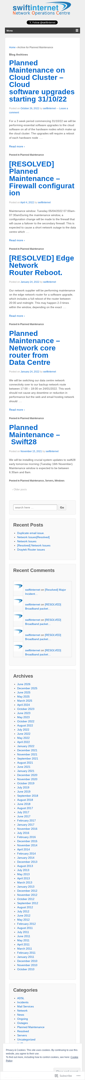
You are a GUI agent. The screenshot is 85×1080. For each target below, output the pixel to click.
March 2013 (24, 882)
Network (22, 1010)
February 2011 (26, 952)
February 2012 (26, 923)
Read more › (17, 146)
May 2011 (23, 940)
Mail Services (25, 1006)
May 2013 (23, 874)
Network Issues (26, 541)
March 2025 (24, 700)
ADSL (20, 998)
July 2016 (23, 832)
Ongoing (22, 1018)
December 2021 (27, 750)
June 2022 (23, 733)
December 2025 (27, 688)
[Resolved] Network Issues (33, 545)
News (20, 1014)
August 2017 (25, 808)
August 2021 (25, 762)
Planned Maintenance (32, 154)
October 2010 (25, 969)
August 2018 (25, 799)
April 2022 (23, 742)
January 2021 (25, 770)
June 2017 (23, 816)
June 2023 (23, 713)
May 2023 (23, 717)
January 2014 (25, 857)
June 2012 (23, 915)
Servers (49, 480)
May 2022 (23, 737)
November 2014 (27, 845)
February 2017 (26, 820)
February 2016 (26, 837)
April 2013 (23, 878)
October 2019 (25, 783)
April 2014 (23, 849)
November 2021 (27, 754)
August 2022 (25, 725)
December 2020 (27, 775)
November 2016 (27, 828)
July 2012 (23, 911)
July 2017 (23, 812)
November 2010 (27, 965)
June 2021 (23, 766)
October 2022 (25, 721)
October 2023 (25, 708)
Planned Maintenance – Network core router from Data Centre (34, 347)
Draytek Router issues (31, 549)
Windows (59, 480)
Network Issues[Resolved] (33, 537)
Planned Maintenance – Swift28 (34, 434)
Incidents (22, 1002)
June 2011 (23, 936)
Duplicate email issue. (30, 533)
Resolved (23, 1031)
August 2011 (25, 927)
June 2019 (23, 791)
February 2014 (26, 853)
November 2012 (27, 894)
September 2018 (27, 795)
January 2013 (25, 886)
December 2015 (27, 841)
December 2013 (27, 861)
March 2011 (24, 948)
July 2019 (23, 787)
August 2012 (25, 907)
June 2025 (23, 692)
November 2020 (27, 779)
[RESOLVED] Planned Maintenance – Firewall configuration (41, 178)
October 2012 (25, 899)
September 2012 (27, 903)
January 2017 (25, 824)
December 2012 (27, 890)
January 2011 (25, 956)
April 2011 (23, 944)
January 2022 (25, 746)
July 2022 (23, 729)
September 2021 (27, 758)
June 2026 (23, 684)
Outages (22, 1023)
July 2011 (23, 932)
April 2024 (23, 704)
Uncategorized (26, 1039)
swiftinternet (49, 108)
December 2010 (27, 961)
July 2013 (23, 870)
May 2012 (23, 919)
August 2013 (25, 866)
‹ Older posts (19, 489)
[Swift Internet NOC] (42, 8)
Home (12, 47)
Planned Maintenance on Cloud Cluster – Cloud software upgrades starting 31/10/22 (42, 81)
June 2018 (23, 804)
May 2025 (23, 696)
